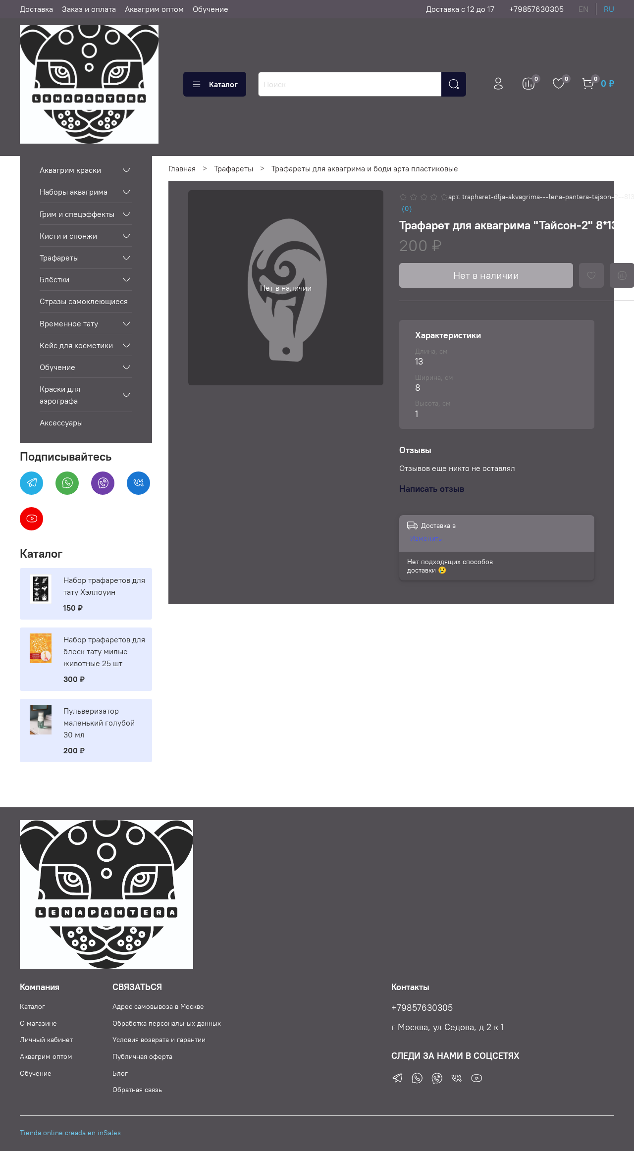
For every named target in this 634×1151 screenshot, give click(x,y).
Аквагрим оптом (154, 9)
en (583, 9)
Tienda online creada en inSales (70, 1132)
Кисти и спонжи (68, 236)
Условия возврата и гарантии (159, 1039)
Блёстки (54, 279)
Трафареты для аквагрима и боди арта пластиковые (364, 168)
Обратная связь (137, 1089)
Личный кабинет (46, 1039)
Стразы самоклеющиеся (84, 301)
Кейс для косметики (76, 345)
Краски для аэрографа (60, 395)
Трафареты (233, 168)
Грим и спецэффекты (77, 214)
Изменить (426, 538)
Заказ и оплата (89, 9)
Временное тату (69, 323)
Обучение (210, 9)
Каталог (223, 84)
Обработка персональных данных (166, 1023)
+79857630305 (536, 9)
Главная (182, 168)
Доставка (36, 9)
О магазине (38, 1023)
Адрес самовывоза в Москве (158, 1006)
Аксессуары (61, 422)
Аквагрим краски (70, 170)
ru (609, 9)
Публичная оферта (142, 1056)
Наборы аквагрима (73, 192)
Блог (120, 1073)
